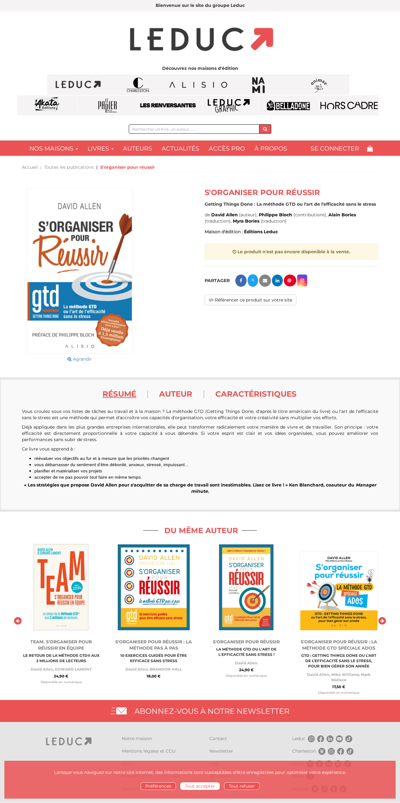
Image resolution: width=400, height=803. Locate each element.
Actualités (180, 148)
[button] (80, 271)
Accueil (30, 167)
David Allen (224, 215)
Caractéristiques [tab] (256, 394)
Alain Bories (342, 215)
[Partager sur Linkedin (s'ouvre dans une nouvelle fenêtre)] (277, 280)
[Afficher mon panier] (370, 148)
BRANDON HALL (166, 669)
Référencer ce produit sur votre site (252, 300)
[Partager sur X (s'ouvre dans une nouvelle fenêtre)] (253, 280)
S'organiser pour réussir (246, 642)
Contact (218, 738)
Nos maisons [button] (52, 148)
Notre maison (137, 738)
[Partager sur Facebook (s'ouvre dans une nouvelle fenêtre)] (241, 281)
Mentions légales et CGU (149, 751)
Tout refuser (242, 786)
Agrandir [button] (82, 359)
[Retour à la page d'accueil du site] (200, 40)
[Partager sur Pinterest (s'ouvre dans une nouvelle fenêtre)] (290, 280)
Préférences (158, 786)
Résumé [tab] (119, 394)
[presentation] (18, 621)
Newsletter (221, 751)
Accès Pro (227, 148)
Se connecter (335, 148)
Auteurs (137, 148)
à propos (270, 148)
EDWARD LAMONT (73, 669)
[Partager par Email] (265, 281)
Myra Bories (246, 221)
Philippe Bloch (275, 215)
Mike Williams (345, 674)
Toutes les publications (69, 167)
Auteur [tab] (175, 394)
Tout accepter (200, 786)
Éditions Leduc (261, 231)
